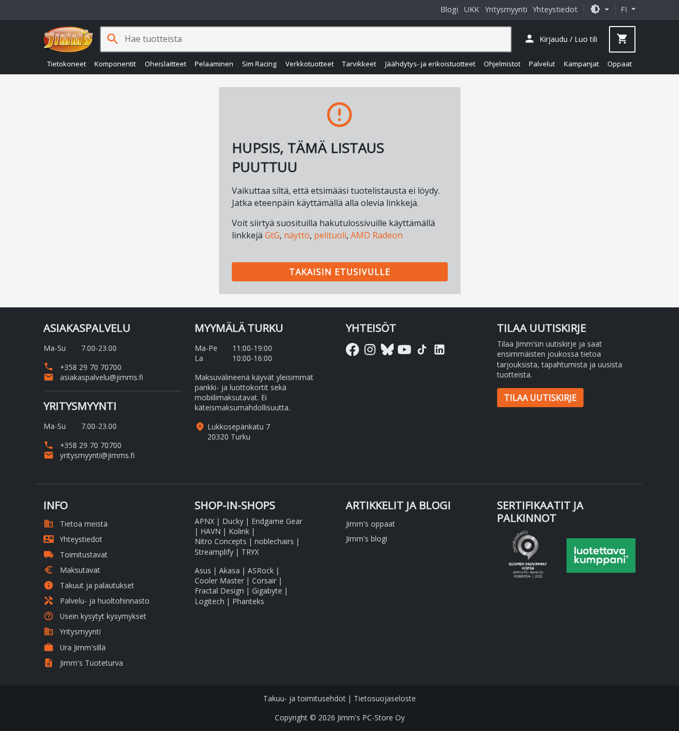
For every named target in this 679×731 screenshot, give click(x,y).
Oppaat (619, 63)
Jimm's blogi (366, 539)
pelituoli (330, 235)
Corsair (264, 580)
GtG (272, 235)
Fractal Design (219, 591)
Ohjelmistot (502, 63)
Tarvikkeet (359, 63)
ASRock (261, 570)
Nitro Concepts (221, 541)
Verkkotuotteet (309, 63)
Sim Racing (259, 63)
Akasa (229, 570)
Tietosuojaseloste (385, 698)
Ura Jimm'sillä (74, 647)
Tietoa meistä (75, 524)
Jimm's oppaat (370, 524)
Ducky (232, 521)
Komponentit (115, 63)
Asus (203, 570)
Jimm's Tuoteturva (83, 663)
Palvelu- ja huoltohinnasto (96, 601)
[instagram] (370, 349)
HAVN (211, 531)
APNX (204, 521)
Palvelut (542, 63)
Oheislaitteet (165, 63)
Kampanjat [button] (581, 63)
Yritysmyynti (506, 9)
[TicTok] (422, 349)
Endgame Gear (276, 521)
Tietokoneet (66, 63)
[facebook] (352, 349)
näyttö (297, 235)
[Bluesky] (387, 349)
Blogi (449, 9)
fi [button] (625, 9)
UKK (471, 9)
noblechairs (274, 541)
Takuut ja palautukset (88, 585)
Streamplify (214, 552)
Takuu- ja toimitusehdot (304, 698)
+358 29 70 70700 (82, 367)
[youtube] (404, 349)
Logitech (209, 601)
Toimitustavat (75, 554)
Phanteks (248, 601)
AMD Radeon (377, 235)
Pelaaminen (214, 63)
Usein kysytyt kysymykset (94, 616)
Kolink (239, 531)
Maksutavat (71, 570)
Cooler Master (219, 580)
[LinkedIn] (439, 349)
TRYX (250, 552)
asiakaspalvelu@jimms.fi (93, 377)
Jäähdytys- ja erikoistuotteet (430, 63)
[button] (599, 9)
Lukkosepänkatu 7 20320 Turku (238, 432)
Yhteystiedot (555, 9)
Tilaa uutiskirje (540, 397)
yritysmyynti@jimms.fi (89, 455)
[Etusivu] (68, 39)
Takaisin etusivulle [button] (339, 272)
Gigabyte (267, 591)
